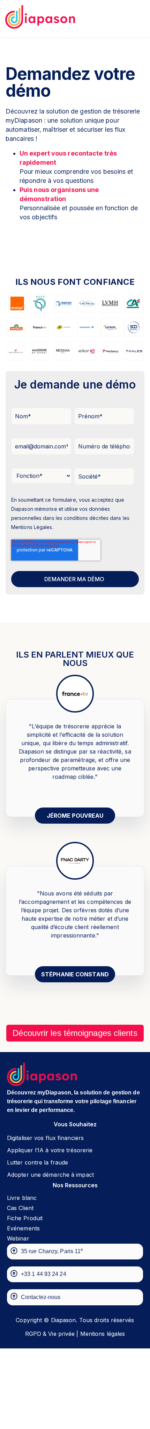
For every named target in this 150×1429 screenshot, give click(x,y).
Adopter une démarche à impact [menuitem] (50, 1174)
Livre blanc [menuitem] (22, 1197)
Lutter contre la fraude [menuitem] (37, 1162)
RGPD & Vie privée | (51, 1333)
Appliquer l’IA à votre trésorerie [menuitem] (49, 1150)
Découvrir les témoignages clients (75, 1033)
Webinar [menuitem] (18, 1238)
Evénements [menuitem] (23, 1228)
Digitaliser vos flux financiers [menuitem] (45, 1137)
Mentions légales (102, 1333)
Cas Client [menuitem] (20, 1207)
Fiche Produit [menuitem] (25, 1218)
